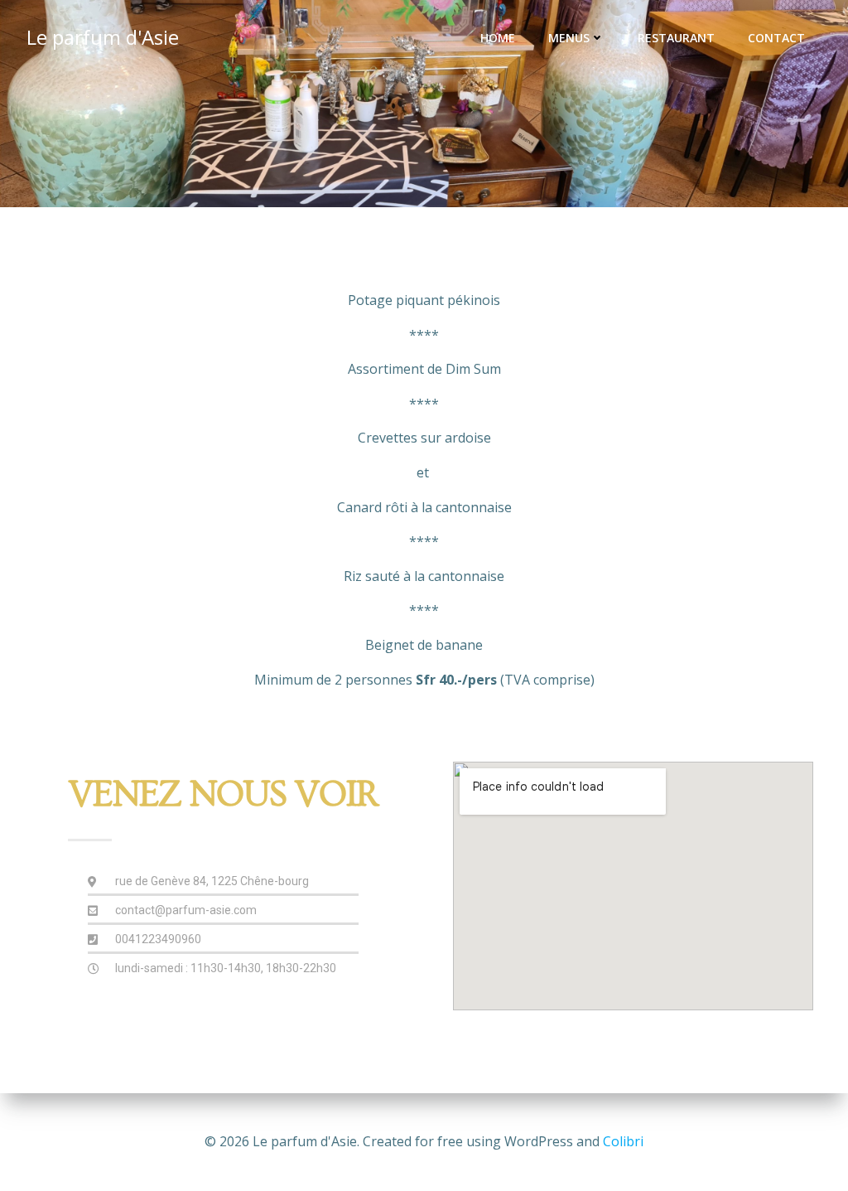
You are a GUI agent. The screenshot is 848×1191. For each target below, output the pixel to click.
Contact (776, 38)
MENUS (569, 38)
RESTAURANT (676, 38)
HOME (497, 38)
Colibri (623, 1141)
